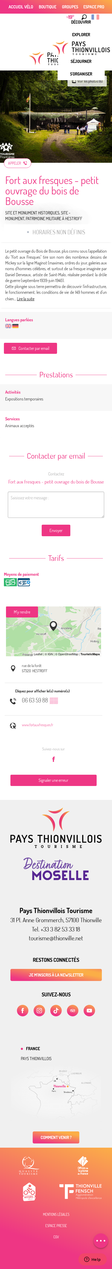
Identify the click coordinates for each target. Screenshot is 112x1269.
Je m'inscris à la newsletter (56, 975)
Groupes (70, 6)
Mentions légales (56, 1214)
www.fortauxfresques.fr (37, 724)
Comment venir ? (56, 1137)
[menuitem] (81, 34)
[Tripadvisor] (72, 1010)
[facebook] (22, 1010)
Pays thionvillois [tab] (36, 1058)
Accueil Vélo (21, 6)
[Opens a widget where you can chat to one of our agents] (92, 1259)
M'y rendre (22, 612)
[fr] (96, 17)
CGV (56, 1237)
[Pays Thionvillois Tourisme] (56, 846)
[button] (84, 17)
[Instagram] (39, 1010)
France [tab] (33, 1048)
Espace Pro (93, 6)
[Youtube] (89, 1010)
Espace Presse (56, 1226)
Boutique (47, 6)
